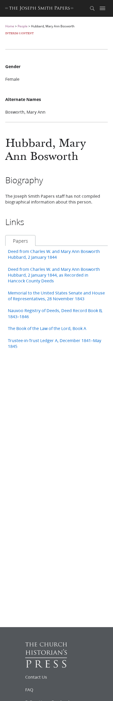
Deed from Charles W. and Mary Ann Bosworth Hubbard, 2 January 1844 (54, 254)
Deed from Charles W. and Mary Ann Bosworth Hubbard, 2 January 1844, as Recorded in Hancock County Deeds (54, 275)
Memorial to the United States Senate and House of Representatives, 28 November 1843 (56, 296)
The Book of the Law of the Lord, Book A (47, 328)
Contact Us (36, 677)
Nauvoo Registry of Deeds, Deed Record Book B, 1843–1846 (55, 313)
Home (9, 26)
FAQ (29, 690)
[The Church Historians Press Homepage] (46, 666)
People (23, 26)
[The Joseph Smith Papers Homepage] (39, 9)
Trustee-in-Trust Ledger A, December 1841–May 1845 (54, 343)
